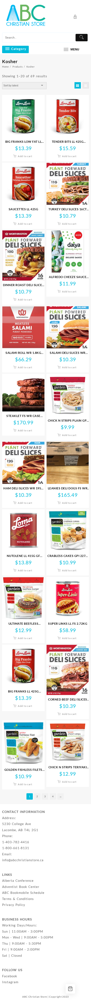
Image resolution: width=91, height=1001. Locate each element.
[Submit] (82, 37)
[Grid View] (77, 85)
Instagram (10, 982)
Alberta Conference (18, 880)
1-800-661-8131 (15, 848)
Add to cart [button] (25, 156)
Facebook (9, 976)
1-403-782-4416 (15, 842)
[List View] (86, 85)
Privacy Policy (13, 905)
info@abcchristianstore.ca (23, 860)
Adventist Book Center (20, 887)
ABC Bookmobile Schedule (23, 892)
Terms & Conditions (18, 899)
